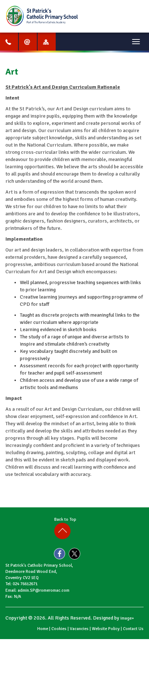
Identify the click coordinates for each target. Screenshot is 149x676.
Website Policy (106, 628)
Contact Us (133, 628)
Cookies (59, 628)
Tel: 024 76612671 (21, 584)
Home (42, 628)
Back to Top (66, 519)
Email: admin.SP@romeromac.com (37, 590)
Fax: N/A (13, 596)
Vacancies (79, 628)
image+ (127, 618)
